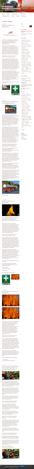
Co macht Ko (23, 44)
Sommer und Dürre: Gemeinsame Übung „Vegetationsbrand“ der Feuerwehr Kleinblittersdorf (10, 368)
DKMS (22, 46)
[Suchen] (31, 26)
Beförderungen (24, 41)
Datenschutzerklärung (24, 138)
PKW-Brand (29, 62)
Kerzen (23, 53)
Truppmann (27, 67)
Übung (22, 73)
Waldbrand (23, 70)
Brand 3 (26, 43)
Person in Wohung (24, 62)
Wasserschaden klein (24, 71)
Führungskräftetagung (25, 49)
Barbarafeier (28, 40)
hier (5, 261)
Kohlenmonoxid (29, 56)
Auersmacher (23, 40)
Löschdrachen (23, 61)
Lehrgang (27, 58)
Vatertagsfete (27, 68)
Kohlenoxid (23, 58)
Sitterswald (29, 65)
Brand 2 (23, 43)
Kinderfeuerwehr (27, 53)
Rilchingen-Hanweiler (24, 65)
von (11, 459)
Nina (27, 61)
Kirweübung (27, 55)
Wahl (30, 68)
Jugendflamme (24, 52)
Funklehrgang (23, 47)
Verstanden (22, 466)
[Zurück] (3, 459)
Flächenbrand (29, 46)
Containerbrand (28, 44)
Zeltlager (29, 71)
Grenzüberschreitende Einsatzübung (26, 80)
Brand (30, 41)
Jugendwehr (28, 52)
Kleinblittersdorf (24, 56)
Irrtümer (27, 50)
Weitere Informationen (28, 466)
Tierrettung (23, 67)
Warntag (27, 70)
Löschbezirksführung (24, 59)
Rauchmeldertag (28, 64)
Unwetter (23, 68)
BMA (27, 41)
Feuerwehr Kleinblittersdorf (11, 7)
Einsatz (25, 46)
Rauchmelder (23, 64)
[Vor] (17, 459)
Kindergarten (23, 55)
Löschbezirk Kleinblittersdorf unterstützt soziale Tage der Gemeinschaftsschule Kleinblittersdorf (26, 85)
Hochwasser (23, 50)
